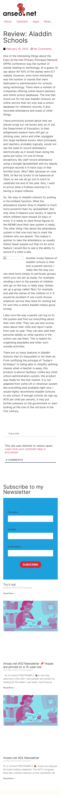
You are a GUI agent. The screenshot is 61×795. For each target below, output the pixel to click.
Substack (22, 21)
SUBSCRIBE (30, 564)
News (47, 21)
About (8, 21)
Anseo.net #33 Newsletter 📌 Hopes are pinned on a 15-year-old (28, 665)
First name (13, 512)
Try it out (9, 584)
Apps (36, 21)
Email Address (14, 547)
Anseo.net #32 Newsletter (21, 758)
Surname (12, 529)
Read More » (9, 593)
